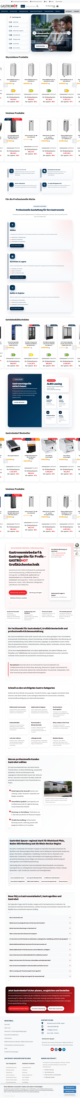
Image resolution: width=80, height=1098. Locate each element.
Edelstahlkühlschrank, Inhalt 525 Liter (31, 80)
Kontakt (52, 1)
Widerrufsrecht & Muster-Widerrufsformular (18, 1042)
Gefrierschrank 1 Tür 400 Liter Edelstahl (31, 136)
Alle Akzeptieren (70, 1087)
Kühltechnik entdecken (18, 593)
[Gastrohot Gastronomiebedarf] (9, 6)
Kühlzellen (24, 1070)
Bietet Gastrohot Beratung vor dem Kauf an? (23, 928)
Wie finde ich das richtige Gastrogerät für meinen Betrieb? (27, 976)
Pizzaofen (11, 653)
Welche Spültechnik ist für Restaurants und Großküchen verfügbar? (30, 949)
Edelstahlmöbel (49, 11)
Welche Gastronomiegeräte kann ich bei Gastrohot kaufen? (27, 923)
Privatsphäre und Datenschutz (14, 1045)
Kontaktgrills (25, 1082)
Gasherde (24, 1072)
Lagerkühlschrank (26, 1067)
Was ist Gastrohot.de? (16, 917)
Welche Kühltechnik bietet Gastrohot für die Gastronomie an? (28, 944)
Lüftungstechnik (23, 11)
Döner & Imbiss (16, 48)
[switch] (77, 554)
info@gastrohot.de (59, 555)
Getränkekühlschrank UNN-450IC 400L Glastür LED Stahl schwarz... (13, 137)
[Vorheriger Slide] (34, 33)
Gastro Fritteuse (57, 650)
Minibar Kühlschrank (27, 1075)
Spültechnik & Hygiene (36, 11)
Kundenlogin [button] (59, 1)
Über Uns (7, 1028)
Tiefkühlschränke (10, 1070)
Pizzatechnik (16, 43)
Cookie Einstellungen (11, 1052)
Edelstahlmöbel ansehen (18, 277)
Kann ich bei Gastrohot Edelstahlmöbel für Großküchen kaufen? (29, 955)
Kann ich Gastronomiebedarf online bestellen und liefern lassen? (29, 965)
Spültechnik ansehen (17, 308)
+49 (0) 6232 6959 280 (20, 169)
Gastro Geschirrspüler (11, 1079)
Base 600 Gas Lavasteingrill (48, 456)
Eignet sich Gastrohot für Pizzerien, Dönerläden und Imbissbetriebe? (30, 960)
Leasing (76, 11)
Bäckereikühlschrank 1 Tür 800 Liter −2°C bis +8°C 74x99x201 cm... (66, 137)
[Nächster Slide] (69, 33)
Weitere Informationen (70, 1094)
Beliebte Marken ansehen (18, 598)
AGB (5, 1048)
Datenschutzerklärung (34, 1091)
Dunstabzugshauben (11, 1082)
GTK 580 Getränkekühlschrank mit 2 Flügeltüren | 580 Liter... (49, 343)
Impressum (8, 1038)
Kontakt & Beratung (38, 1009)
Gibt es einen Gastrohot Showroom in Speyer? (23, 933)
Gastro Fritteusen (10, 1075)
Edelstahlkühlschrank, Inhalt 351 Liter (13, 80)
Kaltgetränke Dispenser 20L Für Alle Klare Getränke (31, 457)
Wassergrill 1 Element (13, 455)
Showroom (58, 1042)
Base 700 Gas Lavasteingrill (66, 456)
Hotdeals (69, 11)
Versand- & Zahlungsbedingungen (15, 1031)
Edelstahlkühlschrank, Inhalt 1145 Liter (66, 80)
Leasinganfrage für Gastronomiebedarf (20, 1)
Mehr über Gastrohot (56, 1009)
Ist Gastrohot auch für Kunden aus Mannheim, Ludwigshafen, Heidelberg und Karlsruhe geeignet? (39, 939)
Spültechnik (33, 575)
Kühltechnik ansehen (17, 246)
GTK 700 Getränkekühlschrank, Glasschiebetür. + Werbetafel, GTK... (66, 343)
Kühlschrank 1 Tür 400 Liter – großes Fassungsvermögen (49, 137)
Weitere (58, 11)
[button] (5, 85)
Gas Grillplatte (25, 1077)
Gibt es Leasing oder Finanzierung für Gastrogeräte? (25, 971)
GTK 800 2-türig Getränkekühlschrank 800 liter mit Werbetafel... (31, 343)
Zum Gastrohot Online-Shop (18, 1009)
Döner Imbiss (25, 1079)
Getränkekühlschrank (11, 1067)
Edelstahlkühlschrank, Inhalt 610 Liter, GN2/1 (48, 80)
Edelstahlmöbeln (14, 577)
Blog (46, 1)
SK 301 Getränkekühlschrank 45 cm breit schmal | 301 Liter (13, 343)
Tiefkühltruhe (22, 653)
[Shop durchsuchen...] (37, 6)
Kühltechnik (4, 11)
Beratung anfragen (35, 593)
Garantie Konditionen (11, 1035)
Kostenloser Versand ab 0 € (36, 1)
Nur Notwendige (70, 1091)
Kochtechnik (13, 11)
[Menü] (77, 1095)
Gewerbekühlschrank (23, 650)
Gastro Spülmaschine (41, 650)
